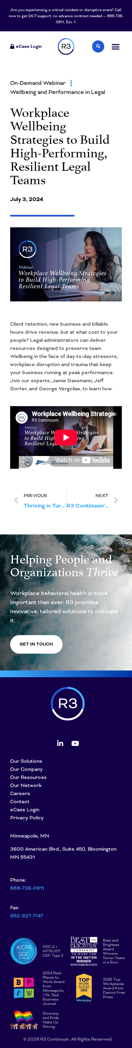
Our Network (26, 785)
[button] (115, 46)
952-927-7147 (26, 916)
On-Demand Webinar (38, 83)
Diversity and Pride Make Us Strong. (51, 1020)
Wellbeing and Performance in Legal (57, 92)
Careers (20, 793)
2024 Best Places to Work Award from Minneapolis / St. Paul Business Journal (53, 988)
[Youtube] (75, 743)
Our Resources (28, 777)
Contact (19, 801)
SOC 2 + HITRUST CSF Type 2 (53, 951)
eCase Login (24, 810)
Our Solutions (26, 761)
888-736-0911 (27, 888)
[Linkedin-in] (60, 743)
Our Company (26, 769)
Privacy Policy (27, 818)
